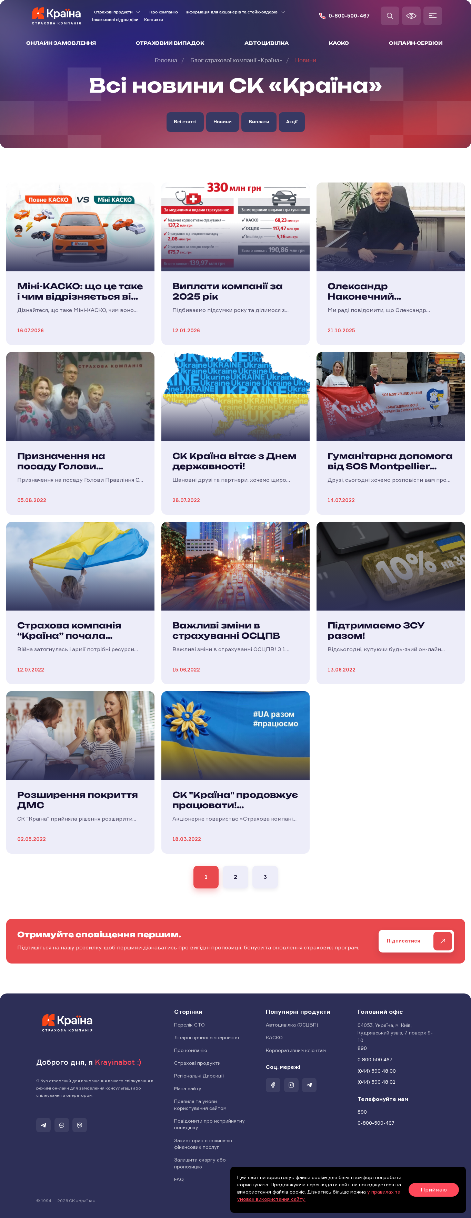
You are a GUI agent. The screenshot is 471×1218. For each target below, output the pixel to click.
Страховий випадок (170, 43)
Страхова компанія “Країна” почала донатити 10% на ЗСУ (75, 635)
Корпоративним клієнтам (296, 1050)
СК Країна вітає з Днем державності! (234, 461)
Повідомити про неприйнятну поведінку (209, 1124)
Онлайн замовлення (61, 43)
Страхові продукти (197, 1063)
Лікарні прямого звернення (206, 1037)
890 (362, 1048)
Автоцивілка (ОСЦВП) (292, 1025)
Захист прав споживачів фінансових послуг (203, 1143)
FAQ (179, 1179)
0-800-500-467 (349, 16)
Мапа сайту (187, 1088)
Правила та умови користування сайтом (200, 1104)
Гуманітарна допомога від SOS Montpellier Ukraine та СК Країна (390, 466)
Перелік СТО (189, 1025)
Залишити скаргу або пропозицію (200, 1163)
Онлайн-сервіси (416, 43)
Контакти (153, 20)
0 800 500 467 (375, 1059)
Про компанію (163, 12)
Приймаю (434, 1189)
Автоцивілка (266, 43)
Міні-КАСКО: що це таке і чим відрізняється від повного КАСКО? (80, 296)
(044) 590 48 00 (377, 1071)
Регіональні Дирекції (199, 1076)
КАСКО (339, 43)
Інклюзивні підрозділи (115, 20)
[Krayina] (67, 1023)
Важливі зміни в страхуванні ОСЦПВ (226, 630)
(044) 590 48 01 (376, 1082)
